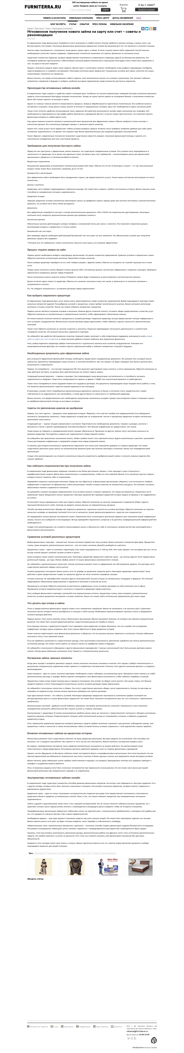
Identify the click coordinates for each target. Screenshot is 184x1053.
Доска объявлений (122, 18)
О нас (55, 1027)
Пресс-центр (102, 18)
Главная (30, 28)
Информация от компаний (62, 28)
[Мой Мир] (154, 28)
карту (78, 853)
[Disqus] (92, 915)
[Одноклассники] (150, 28)
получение (53, 853)
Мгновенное (40, 853)
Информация (85, 1027)
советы (97, 853)
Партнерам (69, 1027)
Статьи (72, 24)
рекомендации (108, 853)
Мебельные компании (81, 18)
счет (90, 853)
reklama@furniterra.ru (137, 1031)
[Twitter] (146, 28)
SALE (138, 18)
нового (62, 853)
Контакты (118, 1027)
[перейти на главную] (43, 8)
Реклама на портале (39, 1027)
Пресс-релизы (99, 24)
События (84, 24)
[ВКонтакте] (143, 28)
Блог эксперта (58, 24)
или (84, 853)
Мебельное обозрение (122, 24)
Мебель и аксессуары (54, 18)
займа (71, 853)
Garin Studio (151, 1047)
